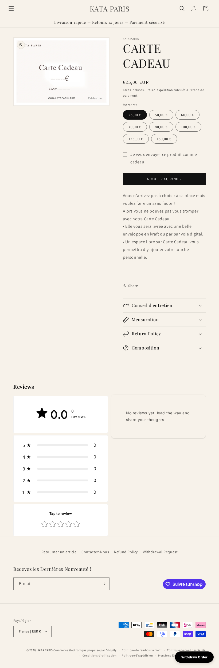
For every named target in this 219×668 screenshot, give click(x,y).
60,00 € (187, 114)
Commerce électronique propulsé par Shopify (84, 650)
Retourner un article (59, 551)
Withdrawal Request (160, 551)
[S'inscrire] (103, 583)
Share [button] (133, 285)
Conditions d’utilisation (100, 655)
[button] (11, 8)
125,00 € (135, 138)
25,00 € (134, 114)
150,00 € (164, 138)
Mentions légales (170, 655)
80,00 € (161, 126)
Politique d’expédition (137, 655)
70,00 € (134, 126)
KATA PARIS (45, 650)
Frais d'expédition (159, 90)
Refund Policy (126, 551)
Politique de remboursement (142, 650)
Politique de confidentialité (186, 650)
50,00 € (161, 114)
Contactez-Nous (95, 551)
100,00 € (188, 126)
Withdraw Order (194, 657)
